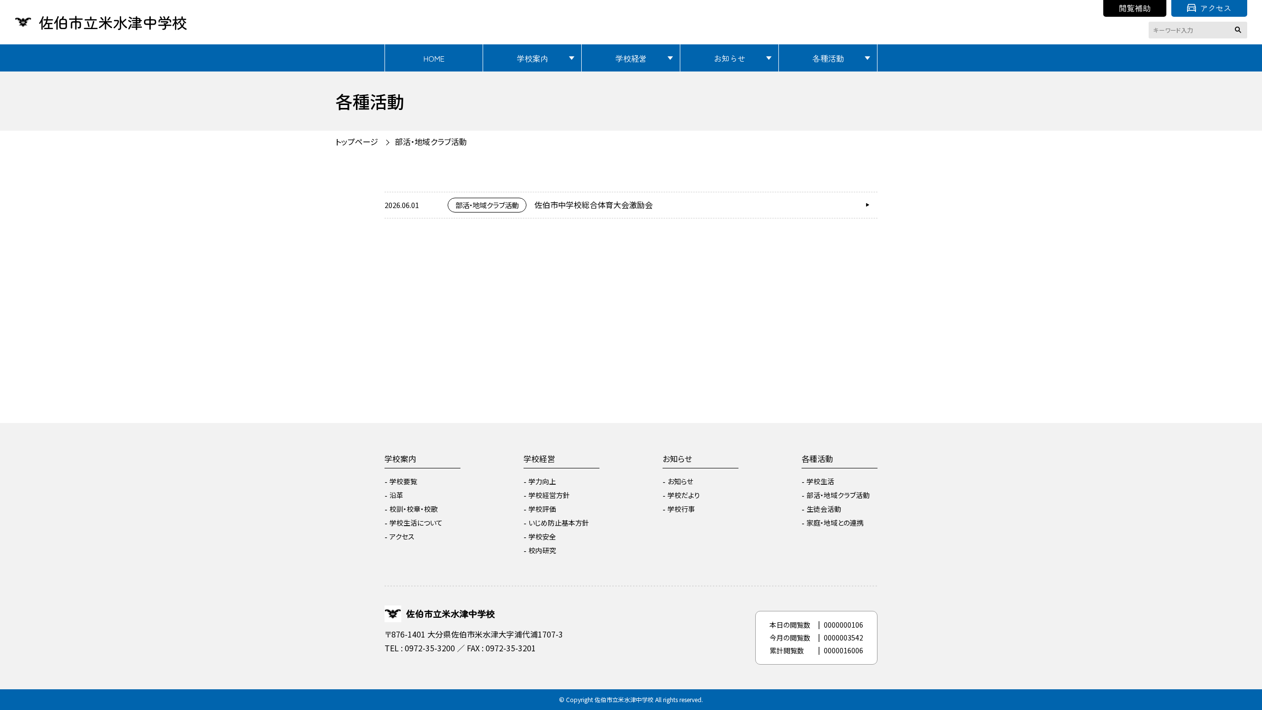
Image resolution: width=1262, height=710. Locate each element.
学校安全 (542, 536)
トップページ (356, 141)
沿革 (396, 495)
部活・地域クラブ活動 (838, 495)
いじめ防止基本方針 (558, 523)
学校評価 (542, 509)
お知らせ (729, 58)
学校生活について (416, 523)
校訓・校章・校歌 (413, 509)
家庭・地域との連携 (835, 523)
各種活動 (828, 58)
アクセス (1215, 8)
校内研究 (542, 550)
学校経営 (631, 58)
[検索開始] (1239, 30)
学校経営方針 (549, 495)
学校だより (683, 495)
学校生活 (820, 481)
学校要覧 (403, 481)
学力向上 (542, 481)
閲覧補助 (1135, 8)
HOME (434, 58)
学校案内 (532, 58)
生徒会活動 (823, 509)
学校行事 (681, 509)
